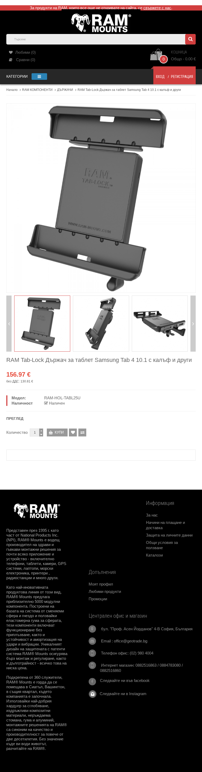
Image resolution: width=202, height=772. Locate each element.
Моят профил (101, 584)
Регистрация (182, 77)
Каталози (154, 555)
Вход (160, 77)
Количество (17, 432)
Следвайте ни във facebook (125, 680)
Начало (12, 90)
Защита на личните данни (169, 535)
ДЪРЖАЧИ (65, 90)
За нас (152, 515)
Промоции (98, 599)
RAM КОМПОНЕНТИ (37, 90)
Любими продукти (105, 591)
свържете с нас (157, 8)
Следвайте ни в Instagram (122, 693)
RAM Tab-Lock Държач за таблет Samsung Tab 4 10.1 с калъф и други (129, 90)
